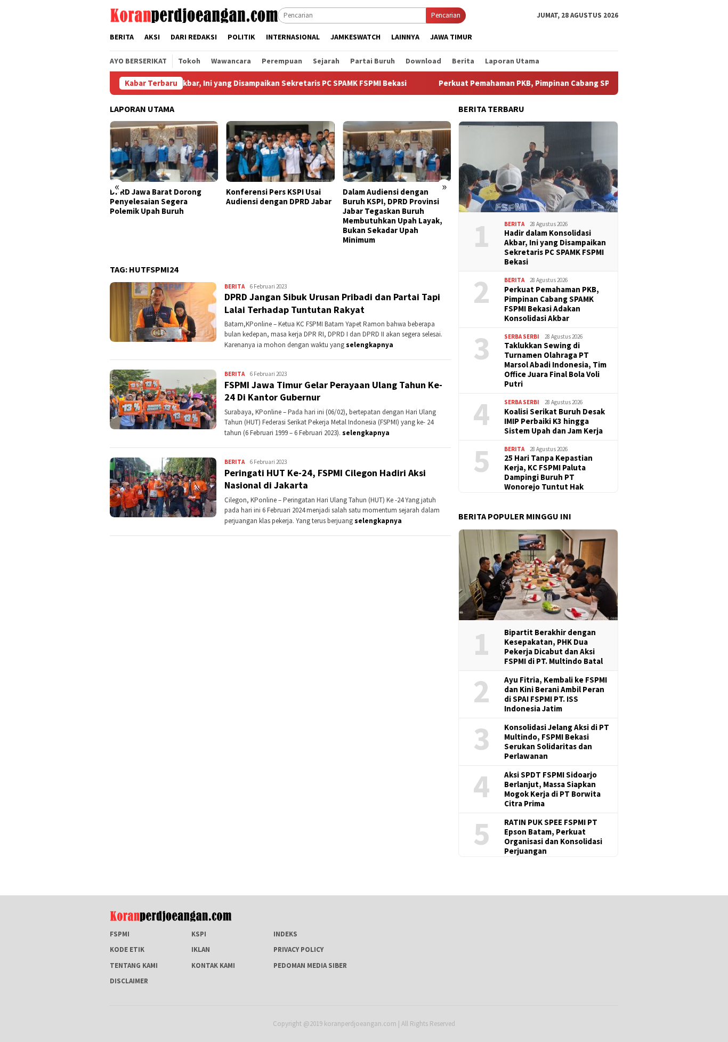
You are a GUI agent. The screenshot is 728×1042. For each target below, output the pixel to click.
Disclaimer (129, 980)
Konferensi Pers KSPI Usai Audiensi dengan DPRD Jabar (278, 196)
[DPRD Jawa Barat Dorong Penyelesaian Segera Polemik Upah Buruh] (164, 151)
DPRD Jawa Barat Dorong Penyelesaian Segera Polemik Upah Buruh (155, 201)
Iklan (200, 949)
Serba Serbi (521, 336)
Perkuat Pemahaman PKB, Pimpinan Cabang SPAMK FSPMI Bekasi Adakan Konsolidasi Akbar (551, 304)
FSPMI (120, 934)
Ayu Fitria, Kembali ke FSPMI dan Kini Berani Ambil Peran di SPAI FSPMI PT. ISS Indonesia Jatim (555, 694)
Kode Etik (127, 949)
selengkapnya (369, 344)
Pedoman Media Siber (310, 965)
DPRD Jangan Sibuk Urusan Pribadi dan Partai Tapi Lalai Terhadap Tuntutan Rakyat (332, 303)
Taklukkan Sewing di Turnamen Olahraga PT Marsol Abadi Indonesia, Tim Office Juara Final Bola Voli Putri (555, 365)
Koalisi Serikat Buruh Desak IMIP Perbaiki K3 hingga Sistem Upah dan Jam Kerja (554, 421)
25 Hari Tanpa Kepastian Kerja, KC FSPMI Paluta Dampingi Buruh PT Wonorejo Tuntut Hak (548, 472)
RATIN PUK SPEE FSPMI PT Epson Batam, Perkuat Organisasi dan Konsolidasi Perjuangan (553, 836)
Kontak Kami (213, 965)
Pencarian (445, 15)
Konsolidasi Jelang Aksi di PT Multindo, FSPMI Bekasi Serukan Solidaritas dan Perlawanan (556, 742)
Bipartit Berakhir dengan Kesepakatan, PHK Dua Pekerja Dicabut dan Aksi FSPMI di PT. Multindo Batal (553, 647)
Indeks (285, 934)
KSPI (198, 934)
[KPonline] (194, 14)
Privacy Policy (298, 949)
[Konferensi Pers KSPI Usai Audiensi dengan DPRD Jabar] (280, 151)
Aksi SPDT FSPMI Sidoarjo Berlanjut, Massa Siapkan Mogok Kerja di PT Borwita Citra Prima (552, 789)
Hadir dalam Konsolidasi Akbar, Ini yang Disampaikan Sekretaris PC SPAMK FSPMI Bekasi (216, 83)
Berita (234, 286)
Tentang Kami (134, 965)
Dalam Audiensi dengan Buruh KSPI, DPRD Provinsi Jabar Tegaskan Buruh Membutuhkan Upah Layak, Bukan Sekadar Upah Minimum (392, 216)
